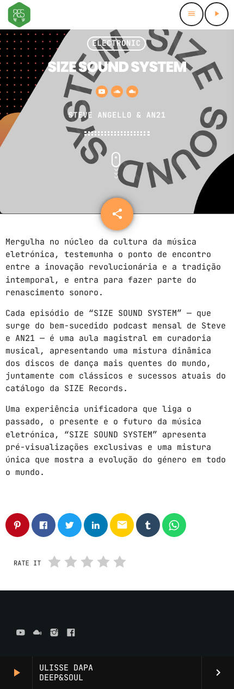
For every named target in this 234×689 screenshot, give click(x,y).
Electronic (116, 43)
